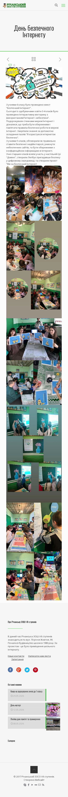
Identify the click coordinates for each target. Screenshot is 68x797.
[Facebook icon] (28, 784)
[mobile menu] (63, 5)
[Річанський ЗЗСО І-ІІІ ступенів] (14, 5)
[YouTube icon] (32, 784)
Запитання (17, 659)
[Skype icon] (25, 784)
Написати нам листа (39, 656)
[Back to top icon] (34, 769)
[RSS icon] (43, 784)
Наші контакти (16, 656)
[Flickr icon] (36, 784)
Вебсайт (39, 779)
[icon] (39, 784)
